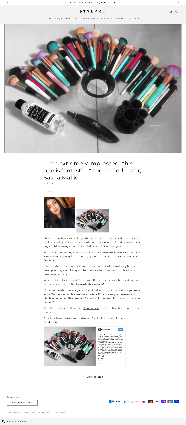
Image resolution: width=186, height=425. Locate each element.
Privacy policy (45, 412)
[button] (10, 11)
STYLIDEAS (17, 412)
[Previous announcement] (8, 2)
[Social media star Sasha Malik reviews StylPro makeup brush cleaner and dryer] (85, 365)
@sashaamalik (91, 308)
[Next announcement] (178, 2)
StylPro (101, 242)
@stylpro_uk (51, 322)
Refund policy (30, 412)
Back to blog (95, 376)
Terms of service (59, 412)
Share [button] (49, 191)
